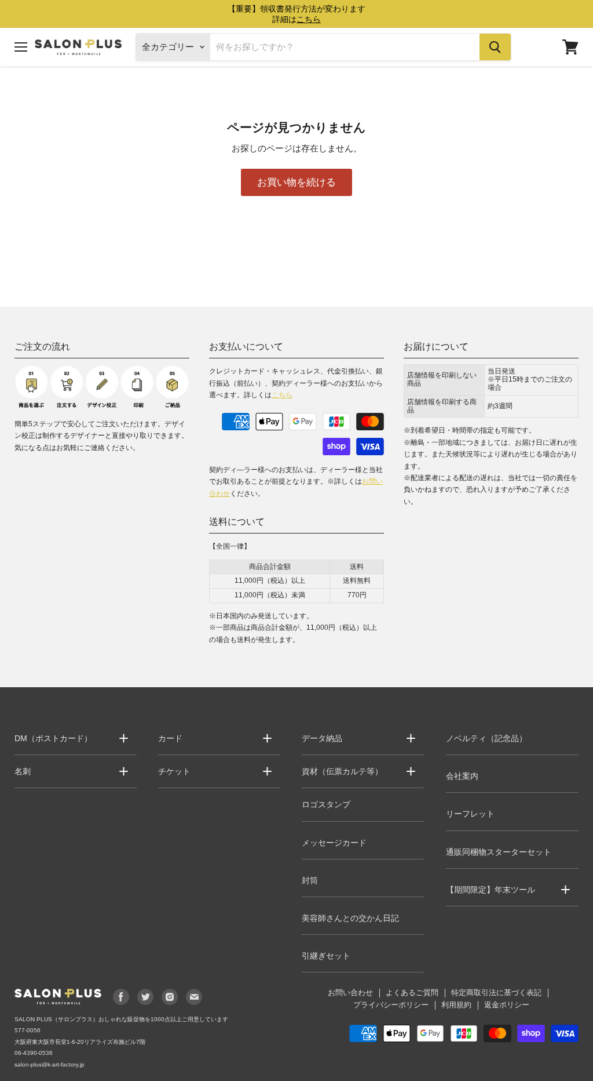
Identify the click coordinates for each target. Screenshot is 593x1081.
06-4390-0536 (33, 1053)
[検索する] (495, 47)
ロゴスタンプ (326, 804)
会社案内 (462, 776)
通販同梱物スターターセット (498, 852)
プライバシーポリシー (391, 1004)
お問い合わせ (350, 992)
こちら (282, 395)
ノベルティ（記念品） (486, 738)
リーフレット (470, 813)
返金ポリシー (506, 1004)
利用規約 (456, 1004)
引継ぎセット (326, 955)
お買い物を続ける (296, 182)
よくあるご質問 (412, 992)
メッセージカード (334, 842)
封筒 (310, 880)
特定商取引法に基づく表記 (496, 992)
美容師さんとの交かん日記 (350, 918)
